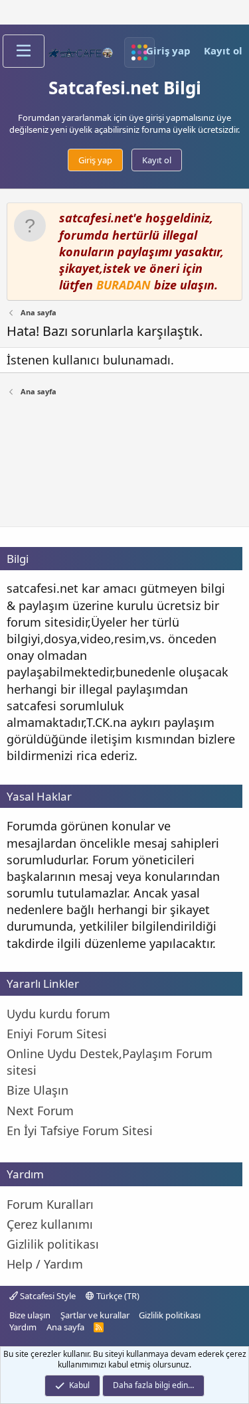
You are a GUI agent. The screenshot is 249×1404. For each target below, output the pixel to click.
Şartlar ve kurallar (94, 1315)
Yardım (23, 1327)
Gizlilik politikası (170, 1315)
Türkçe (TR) (116, 1296)
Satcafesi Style (47, 1296)
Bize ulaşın (29, 1315)
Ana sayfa (65, 1327)
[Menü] (23, 51)
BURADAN (123, 285)
